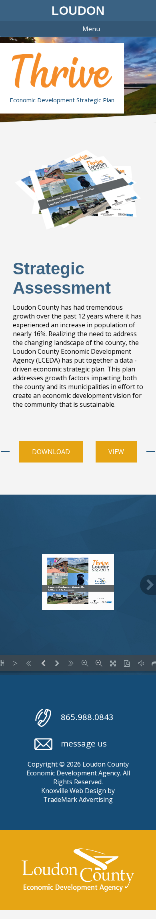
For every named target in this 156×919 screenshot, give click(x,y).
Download (51, 451)
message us (84, 743)
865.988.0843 (87, 716)
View (116, 451)
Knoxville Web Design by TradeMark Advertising (78, 795)
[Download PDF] (127, 663)
